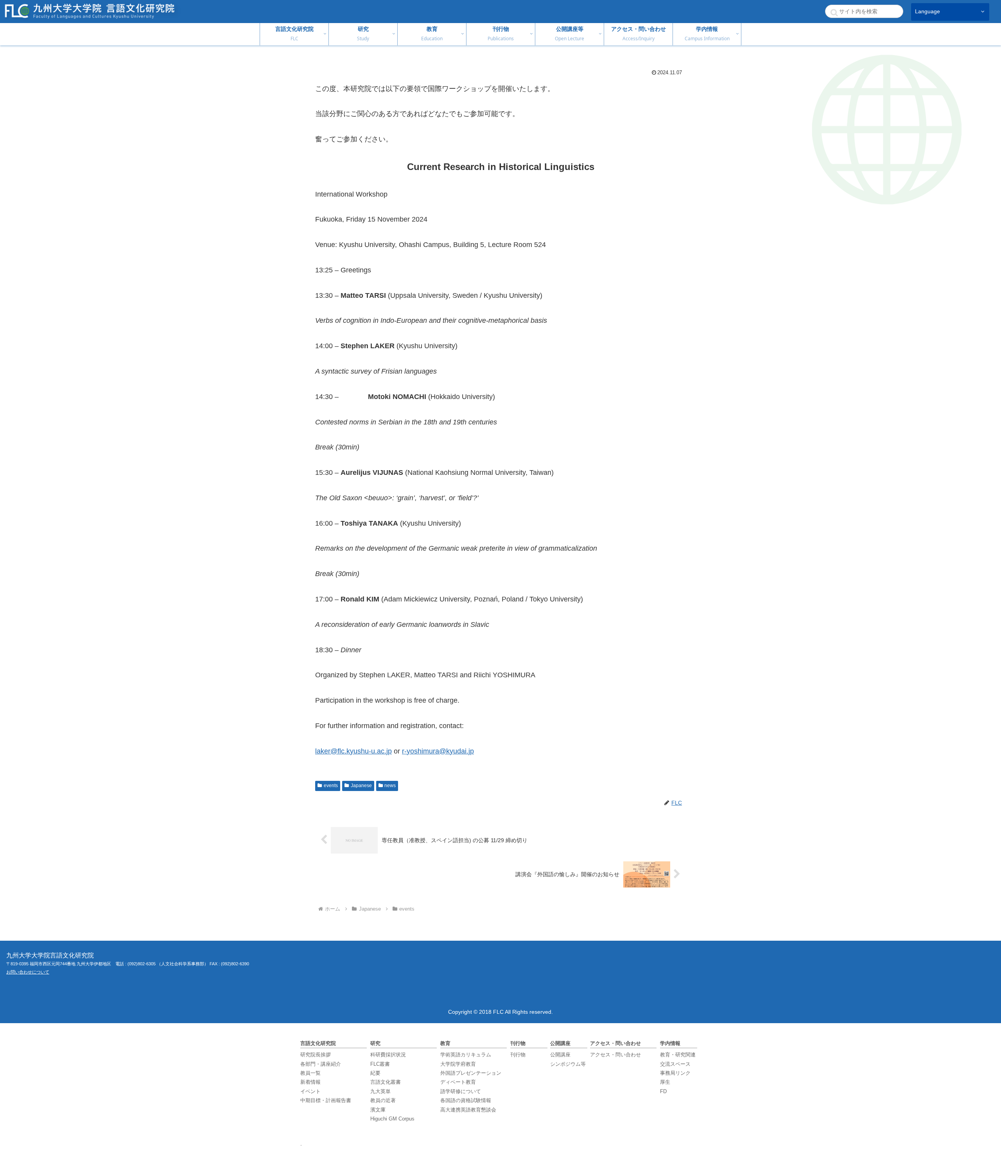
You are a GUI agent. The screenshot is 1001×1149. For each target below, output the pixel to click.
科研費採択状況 (388, 1055)
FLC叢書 (380, 1064)
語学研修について (460, 1091)
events (331, 785)
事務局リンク (675, 1073)
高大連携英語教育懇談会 (468, 1110)
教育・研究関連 (678, 1055)
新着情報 (310, 1082)
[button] (834, 12)
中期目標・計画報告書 (325, 1100)
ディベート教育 (458, 1082)
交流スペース (675, 1064)
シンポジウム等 (568, 1064)
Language (927, 11)
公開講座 (560, 1055)
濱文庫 (378, 1110)
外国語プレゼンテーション (470, 1073)
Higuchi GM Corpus (392, 1119)
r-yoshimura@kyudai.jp (438, 751)
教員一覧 (310, 1073)
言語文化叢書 (385, 1082)
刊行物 (518, 1055)
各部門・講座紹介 (320, 1064)
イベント (310, 1091)
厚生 (665, 1082)
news (390, 785)
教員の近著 (383, 1100)
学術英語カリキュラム (465, 1055)
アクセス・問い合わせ (615, 1055)
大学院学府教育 (458, 1064)
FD (663, 1091)
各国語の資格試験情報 (465, 1100)
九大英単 (380, 1091)
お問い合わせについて (27, 972)
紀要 (375, 1073)
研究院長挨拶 (315, 1055)
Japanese (361, 785)
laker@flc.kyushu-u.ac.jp (353, 751)
